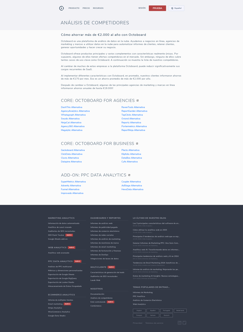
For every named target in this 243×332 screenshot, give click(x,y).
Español (153, 310)
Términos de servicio (154, 323)
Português (166, 310)
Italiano (153, 315)
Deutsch (166, 315)
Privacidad (137, 323)
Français (139, 315)
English (139, 310)
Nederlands (180, 310)
